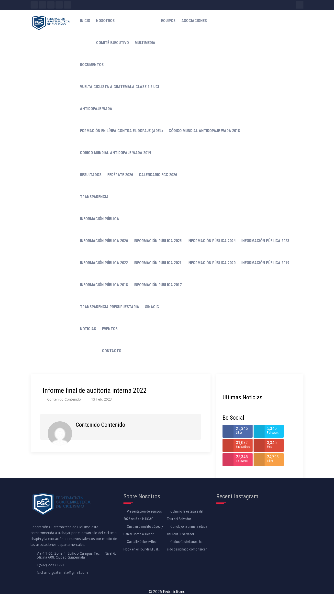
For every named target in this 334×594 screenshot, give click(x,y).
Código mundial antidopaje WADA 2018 (204, 130)
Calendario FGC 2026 (158, 174)
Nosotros (105, 20)
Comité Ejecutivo (112, 42)
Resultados (90, 174)
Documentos (92, 64)
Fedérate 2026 (120, 174)
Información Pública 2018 (104, 284)
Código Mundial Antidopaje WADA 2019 (115, 152)
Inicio (85, 20)
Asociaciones (194, 20)
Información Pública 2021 (158, 262)
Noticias (88, 328)
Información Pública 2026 (104, 240)
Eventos (110, 328)
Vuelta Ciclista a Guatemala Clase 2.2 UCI (119, 86)
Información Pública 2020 (211, 262)
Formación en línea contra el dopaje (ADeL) (121, 130)
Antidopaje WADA (96, 108)
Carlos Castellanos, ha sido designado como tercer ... (187, 549)
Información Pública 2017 (158, 284)
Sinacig (152, 306)
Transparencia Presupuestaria (109, 306)
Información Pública (99, 218)
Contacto (111, 350)
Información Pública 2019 (265, 262)
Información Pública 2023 (265, 240)
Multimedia (145, 42)
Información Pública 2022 (104, 262)
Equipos (168, 20)
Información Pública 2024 (211, 240)
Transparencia (94, 196)
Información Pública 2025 (158, 240)
